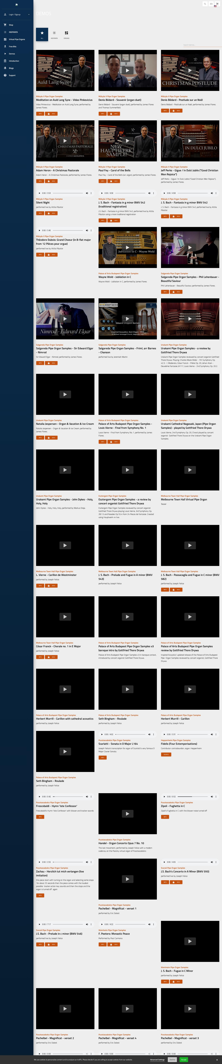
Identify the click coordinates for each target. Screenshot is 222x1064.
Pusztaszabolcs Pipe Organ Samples (115, 740)
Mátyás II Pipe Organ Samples (49, 96)
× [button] (217, 1059)
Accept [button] (183, 1059)
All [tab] (42, 35)
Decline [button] (172, 1059)
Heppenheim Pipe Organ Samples (176, 740)
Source (166, 754)
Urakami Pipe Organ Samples (174, 344)
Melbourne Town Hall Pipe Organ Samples (179, 495)
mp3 (40, 114)
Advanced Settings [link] (157, 1059)
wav (51, 114)
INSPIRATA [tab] (54, 35)
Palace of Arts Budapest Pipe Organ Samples (118, 273)
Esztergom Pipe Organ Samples (112, 495)
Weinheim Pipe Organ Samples (112, 930)
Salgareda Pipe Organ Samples (174, 273)
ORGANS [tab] (66, 35)
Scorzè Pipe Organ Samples (173, 867)
